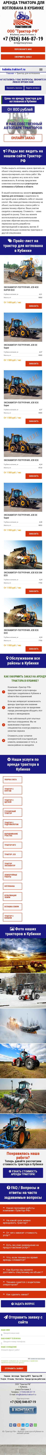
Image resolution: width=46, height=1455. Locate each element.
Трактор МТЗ (10, 845)
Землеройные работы (10, 876)
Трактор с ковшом (9, 917)
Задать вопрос (33, 88)
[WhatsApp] (35, 1425)
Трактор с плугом (9, 790)
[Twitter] (27, 1425)
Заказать (33, 306)
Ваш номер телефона (11, 1338)
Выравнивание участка (11, 835)
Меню (41, 68)
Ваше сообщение (9, 1347)
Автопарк (15, 1376)
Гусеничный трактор (10, 812)
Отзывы (10, 1379)
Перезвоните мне (23, 49)
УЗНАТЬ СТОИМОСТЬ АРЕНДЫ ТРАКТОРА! (24, 1173)
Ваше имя (5, 1330)
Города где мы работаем (35, 1379)
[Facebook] (14, 1425)
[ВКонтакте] (10, 1425)
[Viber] (31, 1425)
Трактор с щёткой (9, 801)
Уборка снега (10, 780)
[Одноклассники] (18, 1425)
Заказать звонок (14, 88)
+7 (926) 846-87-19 (23, 39)
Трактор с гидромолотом (11, 824)
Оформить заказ (23, 57)
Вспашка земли (11, 907)
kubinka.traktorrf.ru (13, 69)
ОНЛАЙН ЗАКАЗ (23, 138)
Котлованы (9, 886)
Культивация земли (10, 896)
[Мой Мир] (23, 1425)
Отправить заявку (14, 1368)
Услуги (3, 1379)
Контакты (19, 1379)
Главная (7, 1376)
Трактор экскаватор (9, 865)
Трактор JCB (10, 854)
